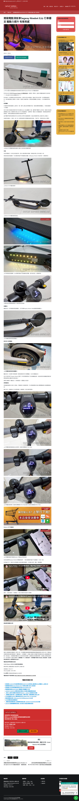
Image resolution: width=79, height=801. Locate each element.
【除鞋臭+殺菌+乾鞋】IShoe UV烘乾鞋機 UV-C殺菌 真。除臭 (65, 67)
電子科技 (9, 53)
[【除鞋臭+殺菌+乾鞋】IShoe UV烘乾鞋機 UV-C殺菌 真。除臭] (66, 73)
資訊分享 (56, 6)
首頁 (44, 6)
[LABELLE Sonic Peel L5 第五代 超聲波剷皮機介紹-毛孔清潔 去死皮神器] (66, 86)
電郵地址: (59, 25)
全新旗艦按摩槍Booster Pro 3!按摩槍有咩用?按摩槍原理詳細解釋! (66, 41)
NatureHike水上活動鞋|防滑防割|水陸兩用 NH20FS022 (66, 119)
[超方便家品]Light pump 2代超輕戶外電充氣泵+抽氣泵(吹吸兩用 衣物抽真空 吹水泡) (66, 115)
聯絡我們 (67, 6)
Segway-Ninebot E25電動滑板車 (21, 93)
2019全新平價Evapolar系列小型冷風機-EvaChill (66, 94)
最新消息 (51, 6)
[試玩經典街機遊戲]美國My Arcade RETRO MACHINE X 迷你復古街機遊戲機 (39, 762)
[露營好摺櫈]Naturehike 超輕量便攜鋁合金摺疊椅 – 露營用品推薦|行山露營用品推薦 (66, 126)
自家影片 (61, 6)
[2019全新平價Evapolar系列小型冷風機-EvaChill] (66, 99)
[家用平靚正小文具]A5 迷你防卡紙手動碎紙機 (66, 122)
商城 (47, 6)
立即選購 (31, 747)
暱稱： (59, 21)
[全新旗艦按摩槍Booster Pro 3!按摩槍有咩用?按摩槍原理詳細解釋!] (66, 46)
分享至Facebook (8, 57)
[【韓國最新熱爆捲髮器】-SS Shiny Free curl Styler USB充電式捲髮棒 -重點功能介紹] (66, 60)
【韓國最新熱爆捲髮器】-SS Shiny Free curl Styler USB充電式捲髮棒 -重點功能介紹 (66, 54)
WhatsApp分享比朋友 (21, 57)
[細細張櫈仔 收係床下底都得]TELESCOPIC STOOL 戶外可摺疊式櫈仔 (66, 131)
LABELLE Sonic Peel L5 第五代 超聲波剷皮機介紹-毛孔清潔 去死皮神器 (66, 80)
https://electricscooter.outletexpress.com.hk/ (25, 675)
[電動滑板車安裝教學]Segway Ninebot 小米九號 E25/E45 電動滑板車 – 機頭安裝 (15, 762)
